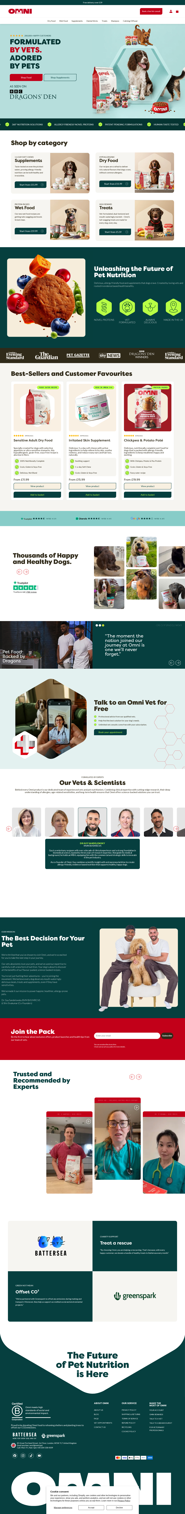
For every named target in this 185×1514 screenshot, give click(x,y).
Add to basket (37, 494)
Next (178, 658)
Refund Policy (128, 1423)
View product (37, 486)
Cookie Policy (129, 1431)
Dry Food (51, 21)
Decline (119, 1508)
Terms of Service (130, 1419)
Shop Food (26, 77)
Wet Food (63, 21)
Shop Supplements (60, 77)
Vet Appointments (103, 1423)
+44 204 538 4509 (45, 1447)
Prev (171, 658)
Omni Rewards (156, 1414)
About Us (98, 1410)
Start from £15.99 (29, 184)
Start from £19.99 (29, 231)
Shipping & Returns (131, 1414)
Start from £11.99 (113, 183)
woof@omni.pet (36, 1445)
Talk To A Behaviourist (160, 1423)
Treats (104, 21)
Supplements (77, 21)
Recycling (127, 1427)
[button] (109, 561)
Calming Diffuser (130, 21)
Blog (96, 1414)
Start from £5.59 (113, 231)
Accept (91, 1508)
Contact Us (100, 1427)
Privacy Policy (124, 1501)
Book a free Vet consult (151, 11)
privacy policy (109, 1047)
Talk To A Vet (155, 1419)
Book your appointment (110, 732)
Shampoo (115, 21)
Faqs (96, 1419)
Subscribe (167, 1036)
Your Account (156, 1410)
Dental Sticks (92, 21)
